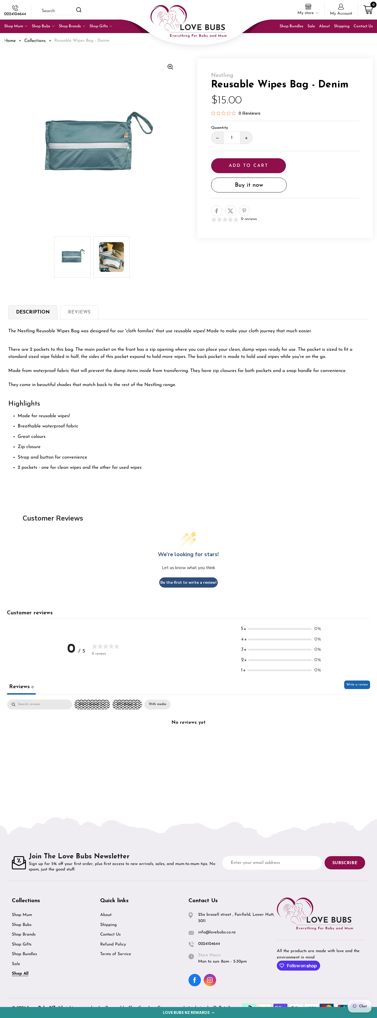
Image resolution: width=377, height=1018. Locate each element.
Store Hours (209, 955)
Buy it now (249, 185)
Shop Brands (24, 935)
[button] (188, 1012)
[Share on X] (230, 210)
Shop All (20, 974)
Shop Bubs (21, 925)
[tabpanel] (188, 741)
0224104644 (15, 14)
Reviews (79, 312)
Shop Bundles (24, 954)
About (105, 915)
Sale (16, 964)
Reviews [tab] (21, 687)
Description (33, 312)
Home (10, 41)
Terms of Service (115, 954)
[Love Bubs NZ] (188, 21)
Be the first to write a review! (188, 582)
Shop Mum (22, 915)
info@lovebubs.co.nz (217, 932)
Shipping (108, 925)
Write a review (357, 684)
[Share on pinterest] (244, 210)
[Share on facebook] (216, 210)
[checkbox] (157, 704)
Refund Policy (113, 944)
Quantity (219, 128)
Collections (35, 41)
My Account (341, 14)
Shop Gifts (21, 944)
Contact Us (110, 935)
